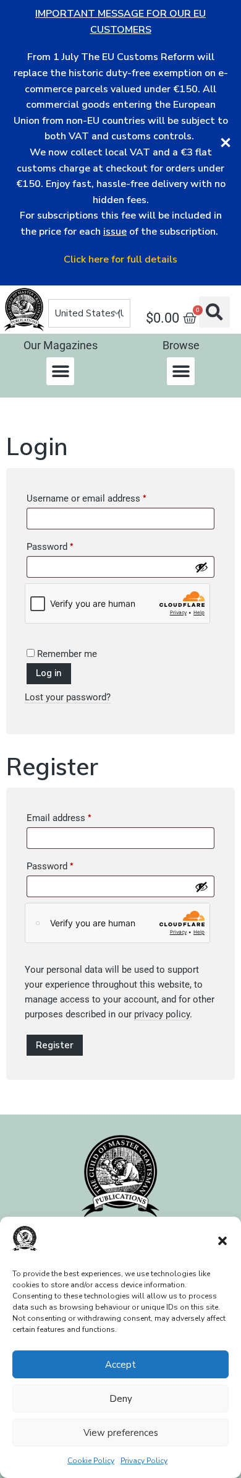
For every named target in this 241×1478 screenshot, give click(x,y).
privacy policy (162, 1014)
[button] (222, 1241)
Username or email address (104, 497)
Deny (120, 1399)
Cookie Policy (90, 1461)
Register (55, 1045)
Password (68, 545)
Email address (77, 816)
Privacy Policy (143, 1461)
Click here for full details (120, 259)
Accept (120, 1364)
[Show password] (201, 567)
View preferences (120, 1433)
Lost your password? (68, 697)
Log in (49, 673)
